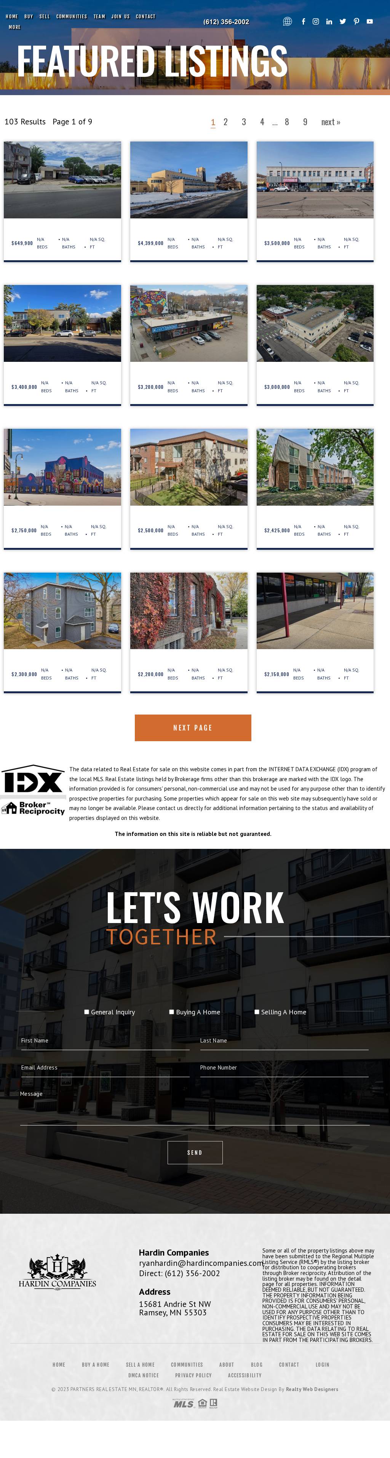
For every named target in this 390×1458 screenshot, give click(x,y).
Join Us (121, 16)
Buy (28, 16)
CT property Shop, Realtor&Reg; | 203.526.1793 (227, 22)
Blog (257, 1365)
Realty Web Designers (312, 1389)
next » (330, 121)
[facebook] (303, 22)
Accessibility (245, 1375)
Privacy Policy (193, 1375)
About (227, 1365)
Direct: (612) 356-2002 (179, 1273)
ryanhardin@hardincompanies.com (201, 1262)
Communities (72, 16)
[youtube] (370, 22)
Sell (45, 16)
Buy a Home (96, 1365)
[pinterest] (356, 22)
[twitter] (343, 22)
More (15, 27)
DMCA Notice (143, 1375)
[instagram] (316, 22)
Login (323, 1365)
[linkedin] (329, 22)
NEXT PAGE (193, 728)
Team (99, 16)
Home (12, 16)
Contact (146, 16)
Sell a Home (140, 1365)
